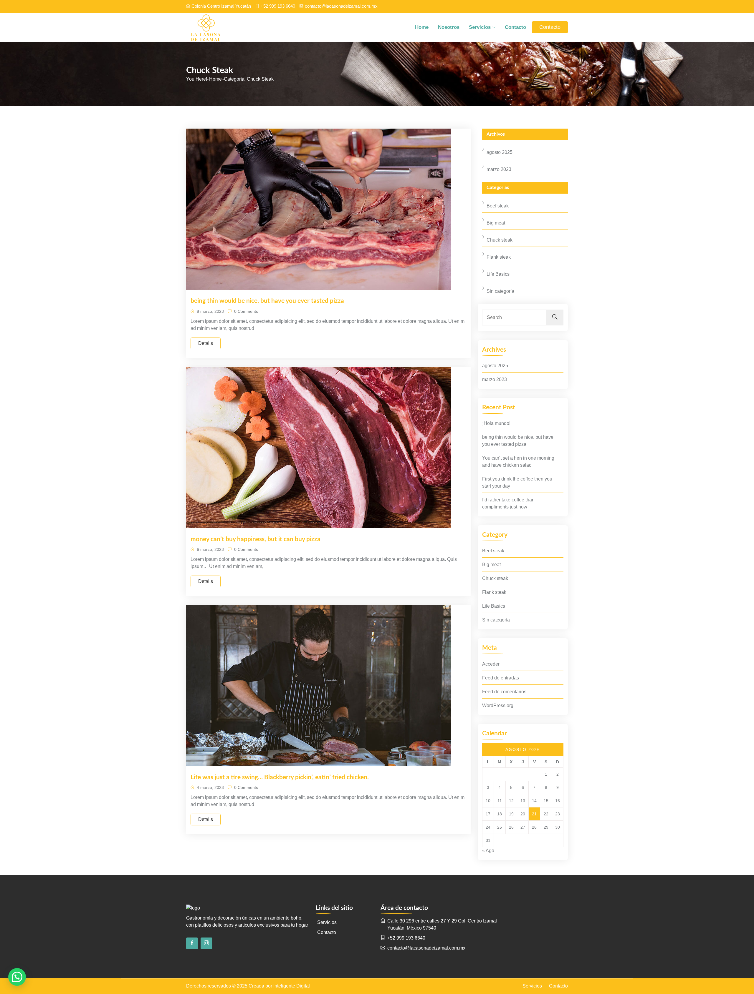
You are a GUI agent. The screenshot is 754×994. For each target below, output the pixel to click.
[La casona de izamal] (231, 27)
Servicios (480, 27)
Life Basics (498, 274)
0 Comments (245, 311)
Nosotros (448, 27)
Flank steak (499, 257)
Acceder (491, 663)
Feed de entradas (500, 677)
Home (422, 27)
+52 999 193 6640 (278, 6)
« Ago (488, 850)
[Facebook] (192, 943)
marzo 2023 (499, 169)
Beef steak (498, 205)
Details (205, 343)
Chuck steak (499, 239)
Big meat (496, 222)
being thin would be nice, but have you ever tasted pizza (267, 301)
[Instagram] (206, 943)
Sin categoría (500, 291)
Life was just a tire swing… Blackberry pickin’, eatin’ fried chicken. (280, 777)
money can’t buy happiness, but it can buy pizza (255, 539)
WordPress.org (497, 705)
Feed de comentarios (504, 691)
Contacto (515, 27)
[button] (17, 977)
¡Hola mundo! (496, 423)
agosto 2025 (499, 152)
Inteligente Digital (291, 985)
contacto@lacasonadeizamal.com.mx (341, 6)
